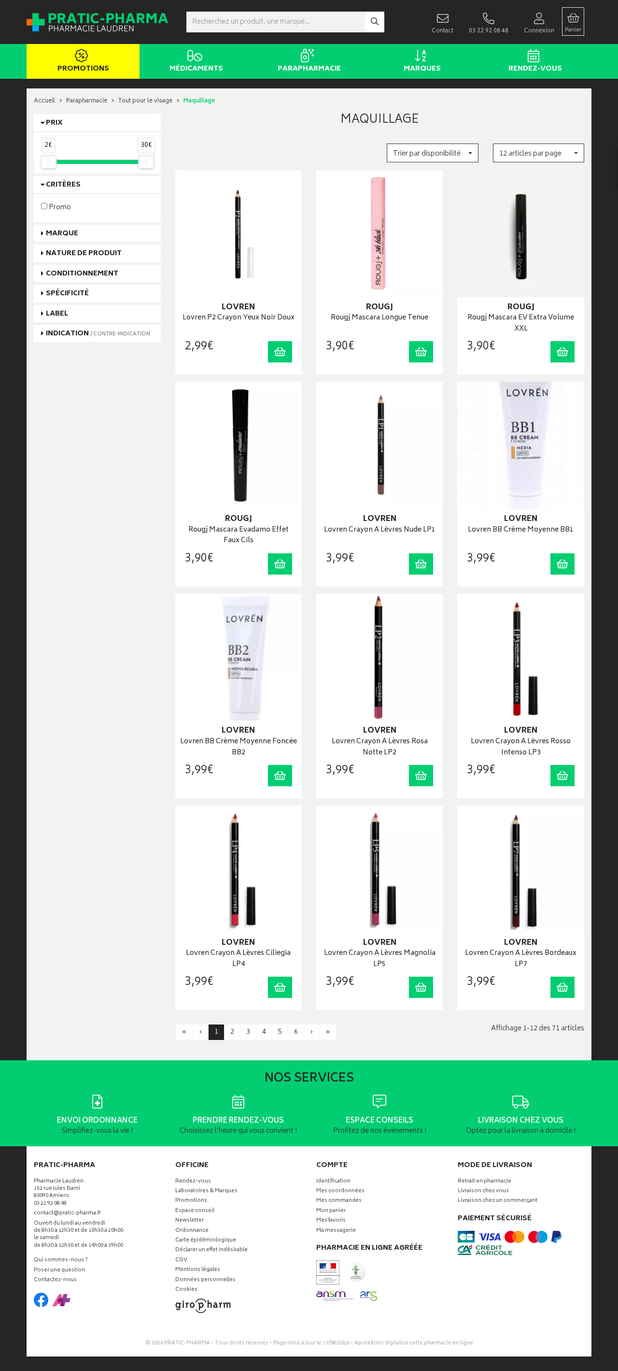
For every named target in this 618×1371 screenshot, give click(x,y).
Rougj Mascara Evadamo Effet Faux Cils (238, 536)
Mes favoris (331, 1221)
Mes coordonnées (340, 1191)
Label (57, 314)
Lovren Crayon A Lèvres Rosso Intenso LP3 (521, 747)
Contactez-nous (55, 1280)
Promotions (83, 69)
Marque (62, 234)
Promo (59, 207)
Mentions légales (197, 1270)
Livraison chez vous (483, 1191)
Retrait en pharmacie (484, 1182)
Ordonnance (192, 1231)
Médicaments (196, 69)
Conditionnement (82, 274)
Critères (63, 185)
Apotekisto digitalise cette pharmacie (413, 1343)
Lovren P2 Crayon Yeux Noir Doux (239, 318)
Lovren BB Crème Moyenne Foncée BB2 (238, 747)
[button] (432, 153)
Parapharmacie (309, 69)
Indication (98, 334)
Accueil (44, 101)
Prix (54, 123)
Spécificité (67, 294)
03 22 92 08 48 (50, 1204)
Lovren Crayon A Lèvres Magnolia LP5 (379, 959)
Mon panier (331, 1211)
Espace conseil (194, 1211)
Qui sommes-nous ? (61, 1260)
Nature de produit (84, 253)
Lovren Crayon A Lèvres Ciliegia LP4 (238, 959)
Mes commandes (339, 1201)
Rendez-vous (535, 69)
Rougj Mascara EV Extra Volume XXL (520, 323)
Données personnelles (205, 1280)
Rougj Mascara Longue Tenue (379, 318)
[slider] (48, 162)
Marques (422, 69)
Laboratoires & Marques (206, 1191)
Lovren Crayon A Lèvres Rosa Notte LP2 (380, 747)
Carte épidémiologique (205, 1241)
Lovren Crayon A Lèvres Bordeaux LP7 (520, 959)
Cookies (186, 1290)
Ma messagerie (336, 1231)
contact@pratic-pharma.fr (67, 1214)
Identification (333, 1182)
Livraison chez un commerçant (497, 1201)
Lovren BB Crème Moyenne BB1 (521, 530)
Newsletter (189, 1221)
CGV (181, 1260)
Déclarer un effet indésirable (211, 1250)
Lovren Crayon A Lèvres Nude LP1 (379, 530)
